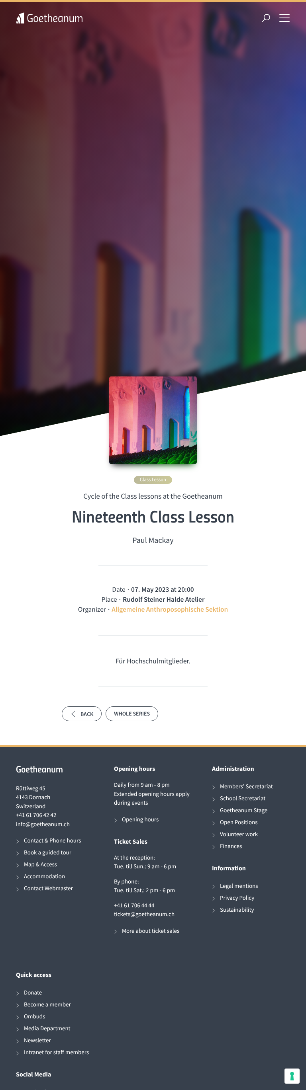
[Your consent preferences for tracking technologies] (292, 1076)
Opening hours (140, 819)
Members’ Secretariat (246, 786)
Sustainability (237, 910)
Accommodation (44, 876)
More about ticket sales (150, 931)
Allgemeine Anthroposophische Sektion (170, 609)
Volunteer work (239, 834)
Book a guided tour (47, 852)
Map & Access (40, 864)
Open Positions (239, 822)
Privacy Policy (237, 898)
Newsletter (37, 1040)
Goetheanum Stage (243, 810)
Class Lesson (153, 480)
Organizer (92, 609)
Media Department (47, 1028)
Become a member (47, 1004)
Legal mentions (239, 886)
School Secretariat (242, 798)
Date (118, 589)
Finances (231, 846)
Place (109, 599)
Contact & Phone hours (52, 840)
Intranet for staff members (56, 1052)
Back (86, 714)
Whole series (132, 713)
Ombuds (34, 1016)
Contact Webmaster (48, 888)
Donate (33, 992)
